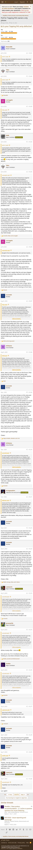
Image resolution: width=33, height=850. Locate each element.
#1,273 (30, 548)
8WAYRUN (20, 848)
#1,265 (30, 172)
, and (10, 236)
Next (22, 794)
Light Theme (5, 840)
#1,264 (30, 142)
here (25, 10)
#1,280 (30, 778)
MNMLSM (7, 821)
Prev (10, 794)
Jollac (6, 812)
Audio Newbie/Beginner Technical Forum (18, 812)
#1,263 (30, 106)
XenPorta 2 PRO (5, 848)
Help (27, 842)
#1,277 (30, 706)
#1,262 (30, 76)
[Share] (27, 53)
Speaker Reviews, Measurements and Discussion (17, 822)
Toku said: (4, 110)
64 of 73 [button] (17, 794)
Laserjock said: (6, 710)
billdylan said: (5, 500)
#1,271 (30, 497)
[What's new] (27, 2)
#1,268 (30, 352)
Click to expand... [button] (16, 318)
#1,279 (30, 752)
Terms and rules (12, 842)
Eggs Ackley (5, 23)
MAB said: (4, 355)
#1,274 (30, 593)
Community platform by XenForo (15, 845)
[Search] (31, 2)
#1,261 (30, 53)
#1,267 (30, 301)
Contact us (4, 842)
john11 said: (5, 56)
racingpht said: (6, 175)
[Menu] (2, 2)
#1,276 (30, 670)
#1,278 (30, 735)
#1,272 (30, 528)
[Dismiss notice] (30, 7)
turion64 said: (5, 453)
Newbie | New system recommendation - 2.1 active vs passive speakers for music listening (18, 808)
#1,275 (30, 629)
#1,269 (30, 392)
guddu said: (5, 755)
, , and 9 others (11, 582)
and (9, 341)
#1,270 (30, 449)
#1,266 (30, 247)
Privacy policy (21, 842)
